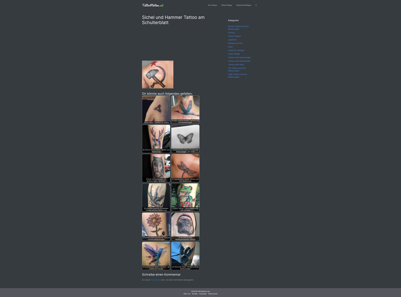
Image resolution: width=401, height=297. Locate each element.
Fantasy (231, 33)
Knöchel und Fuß (235, 43)
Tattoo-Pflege (226, 5)
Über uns (187, 294)
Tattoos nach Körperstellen (239, 61)
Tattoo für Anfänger (243, 5)
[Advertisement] (181, 42)
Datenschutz (213, 294)
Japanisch (232, 40)
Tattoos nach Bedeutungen (239, 57)
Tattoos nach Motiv (236, 65)
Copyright (203, 294)
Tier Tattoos (212, 5)
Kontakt (195, 294)
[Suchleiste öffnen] (256, 5)
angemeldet (155, 280)
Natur (230, 47)
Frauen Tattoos (234, 36)
